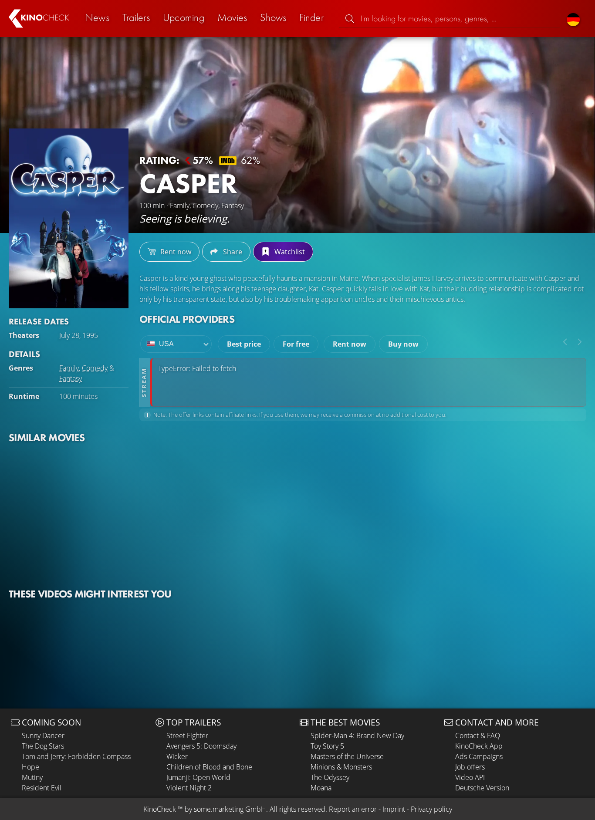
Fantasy (70, 378)
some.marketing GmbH (230, 809)
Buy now (403, 344)
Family (69, 368)
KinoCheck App (479, 746)
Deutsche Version (482, 787)
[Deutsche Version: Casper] (573, 18)
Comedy (95, 368)
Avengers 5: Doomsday (201, 746)
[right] (579, 341)
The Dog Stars (43, 746)
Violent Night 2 (189, 787)
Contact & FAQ (477, 735)
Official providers (186, 319)
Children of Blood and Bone (209, 767)
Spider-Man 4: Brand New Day (357, 735)
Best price (244, 344)
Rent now (349, 344)
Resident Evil (41, 787)
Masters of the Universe (347, 756)
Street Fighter (187, 735)
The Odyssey (330, 777)
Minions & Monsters (341, 767)
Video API (470, 777)
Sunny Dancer (43, 735)
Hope (30, 767)
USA (166, 344)
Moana (321, 787)
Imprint (393, 809)
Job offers (470, 767)
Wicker (177, 756)
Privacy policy (431, 809)
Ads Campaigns (479, 756)
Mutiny (32, 777)
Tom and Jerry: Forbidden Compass (76, 756)
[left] (564, 341)
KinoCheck (159, 809)
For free (296, 344)
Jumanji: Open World (198, 777)
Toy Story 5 (327, 746)
